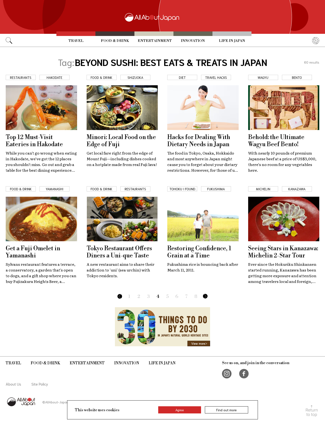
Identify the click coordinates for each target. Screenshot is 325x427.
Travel (76, 41)
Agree (179, 410)
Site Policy (39, 383)
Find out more (226, 410)
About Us (13, 383)
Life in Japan (232, 41)
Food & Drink (115, 41)
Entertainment (155, 41)
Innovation (193, 41)
